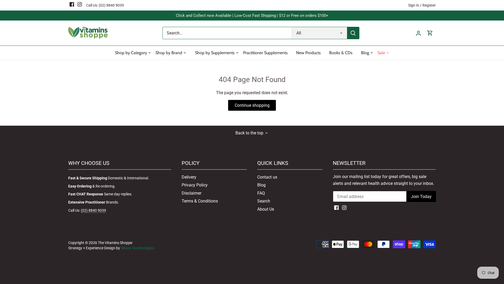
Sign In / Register (422, 5)
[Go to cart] (430, 33)
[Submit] (353, 33)
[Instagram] (79, 4)
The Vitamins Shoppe (115, 243)
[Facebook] (72, 4)
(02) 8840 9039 (111, 5)
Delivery (189, 177)
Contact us (267, 177)
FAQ (261, 193)
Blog (261, 184)
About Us (265, 209)
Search (263, 201)
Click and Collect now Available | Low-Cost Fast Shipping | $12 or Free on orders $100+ (252, 15)
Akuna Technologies (138, 248)
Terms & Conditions (200, 201)
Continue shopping (252, 105)
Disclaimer (191, 193)
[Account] (418, 33)
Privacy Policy (195, 184)
